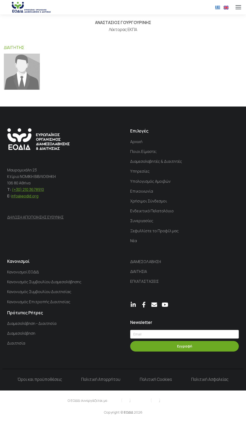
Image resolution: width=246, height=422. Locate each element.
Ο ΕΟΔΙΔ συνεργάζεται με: (88, 400)
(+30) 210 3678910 (28, 189)
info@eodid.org (24, 196)
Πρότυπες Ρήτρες (25, 312)
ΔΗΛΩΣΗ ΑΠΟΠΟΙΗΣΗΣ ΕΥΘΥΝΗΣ (35, 217)
